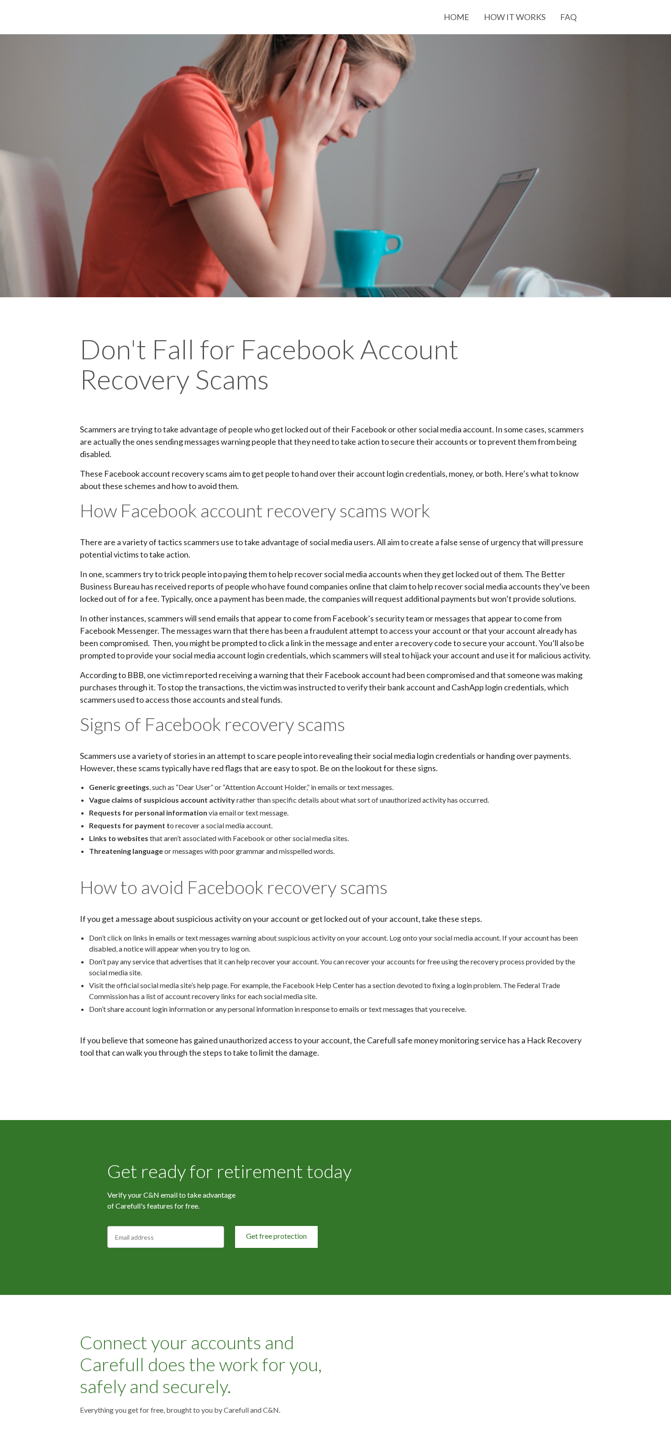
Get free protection (276, 1235)
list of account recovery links (191, 996)
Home (456, 17)
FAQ (568, 17)
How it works (514, 17)
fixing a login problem (466, 985)
